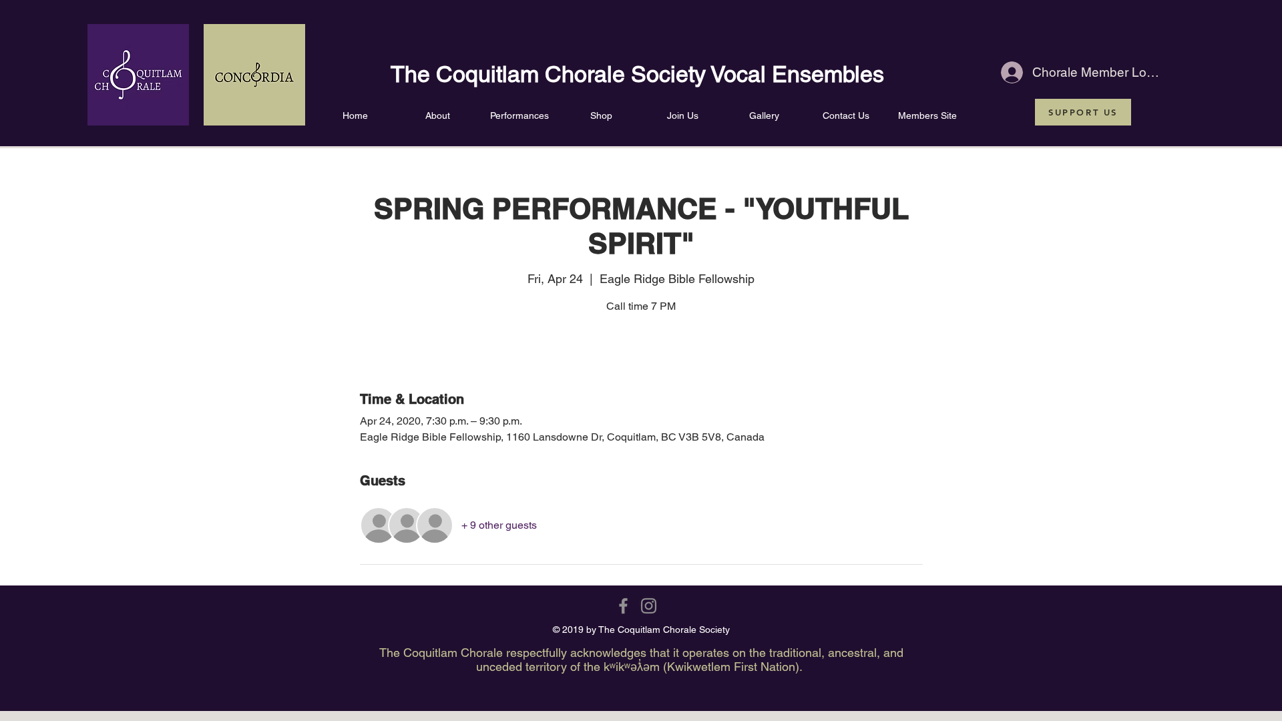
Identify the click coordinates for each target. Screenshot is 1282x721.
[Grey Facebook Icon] (623, 605)
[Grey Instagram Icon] (648, 605)
